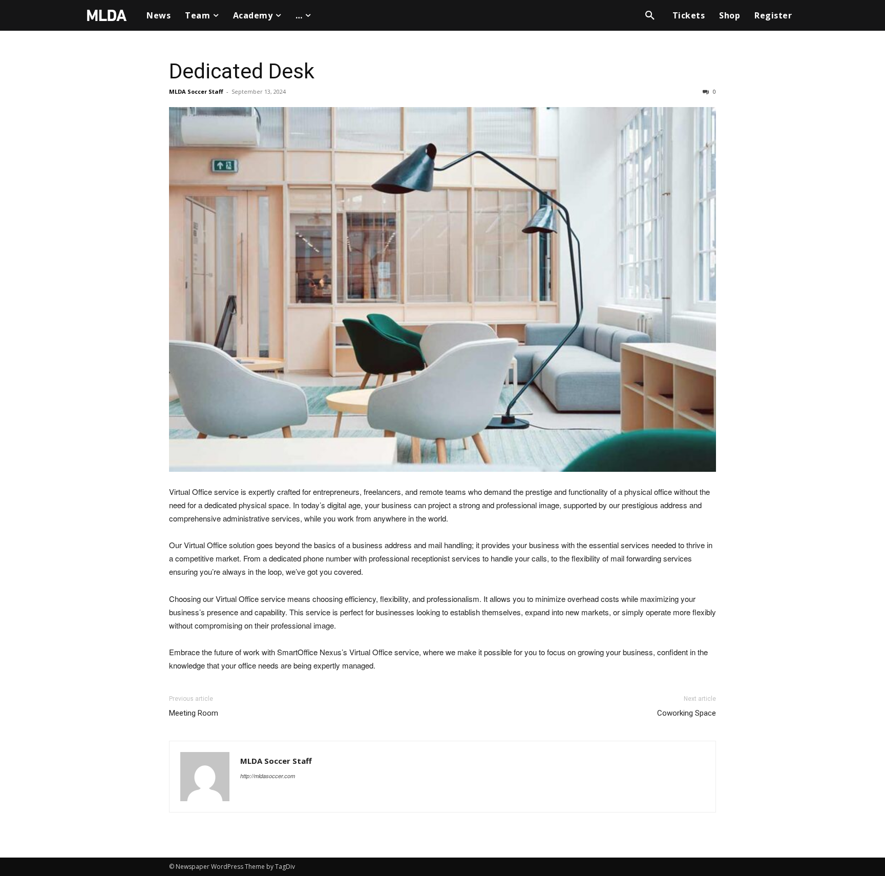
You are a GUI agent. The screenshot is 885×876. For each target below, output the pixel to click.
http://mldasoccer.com (267, 776)
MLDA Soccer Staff (196, 91)
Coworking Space (686, 713)
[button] (650, 15)
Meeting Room (193, 713)
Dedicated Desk (241, 71)
